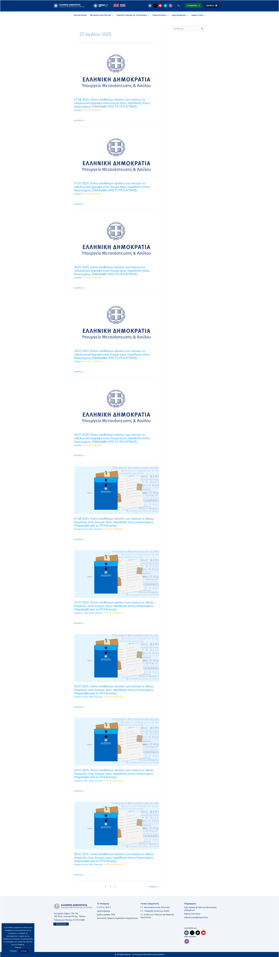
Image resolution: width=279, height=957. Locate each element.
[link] (205, 941)
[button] (178, 5)
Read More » (79, 120)
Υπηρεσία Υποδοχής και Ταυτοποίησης (131, 15)
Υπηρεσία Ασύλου (159, 15)
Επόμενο (154, 886)
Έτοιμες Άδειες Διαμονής (92, 529)
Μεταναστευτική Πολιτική (100, 15)
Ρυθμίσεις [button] (18, 947)
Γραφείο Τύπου (197, 15)
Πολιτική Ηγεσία (80, 15)
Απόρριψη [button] (13, 951)
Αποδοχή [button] (23, 951)
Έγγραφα (77, 110)
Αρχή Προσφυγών (179, 15)
